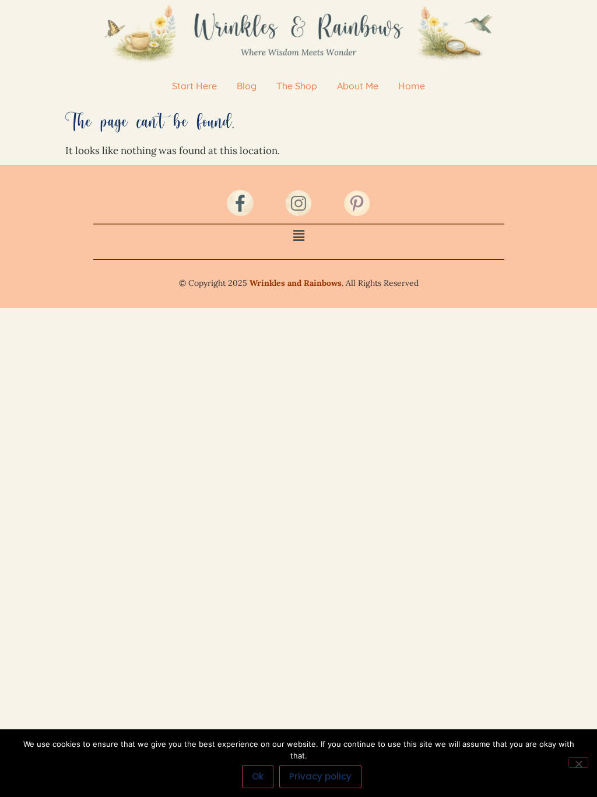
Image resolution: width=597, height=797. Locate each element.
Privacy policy (320, 776)
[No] (578, 762)
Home (411, 86)
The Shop (296, 86)
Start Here (194, 86)
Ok (258, 776)
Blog (247, 86)
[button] (298, 235)
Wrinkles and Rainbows (296, 283)
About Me (357, 86)
